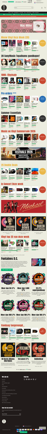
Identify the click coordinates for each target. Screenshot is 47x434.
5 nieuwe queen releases (39, 233)
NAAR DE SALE (38, 366)
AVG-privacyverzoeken (6, 402)
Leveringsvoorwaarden (6, 395)
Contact (3, 381)
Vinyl (12, 12)
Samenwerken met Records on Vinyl (8, 390)
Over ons (3, 379)
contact (28, 14)
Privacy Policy (4, 400)
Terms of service (5, 399)
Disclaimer (4, 391)
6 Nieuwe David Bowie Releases (23, 233)
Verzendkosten (4, 386)
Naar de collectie (23, 365)
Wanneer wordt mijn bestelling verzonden (9, 393)
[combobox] (23, 8)
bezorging (10, 14)
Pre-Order (21, 12)
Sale (25, 12)
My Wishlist (4, 388)
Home (9, 12)
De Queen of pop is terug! (8, 233)
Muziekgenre (16, 12)
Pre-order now (6, 269)
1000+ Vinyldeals (35, 12)
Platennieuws (29, 12)
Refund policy (4, 397)
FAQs (3, 384)
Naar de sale (8, 367)
